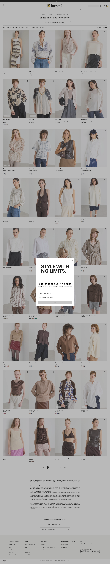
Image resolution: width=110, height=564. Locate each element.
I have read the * (46, 297)
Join (55, 302)
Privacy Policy (50, 297)
